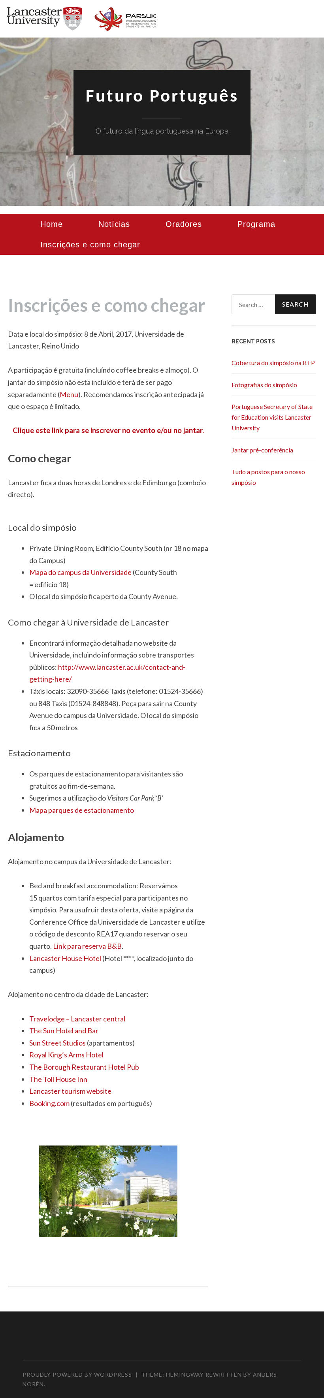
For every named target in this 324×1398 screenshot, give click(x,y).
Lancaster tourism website (70, 1091)
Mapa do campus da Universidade (80, 572)
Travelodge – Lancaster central (77, 1018)
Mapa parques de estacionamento (81, 810)
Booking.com (49, 1103)
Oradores (184, 224)
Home (51, 224)
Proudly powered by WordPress (77, 1374)
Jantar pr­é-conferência (262, 450)
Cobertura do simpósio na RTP (273, 362)
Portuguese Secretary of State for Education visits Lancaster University (272, 417)
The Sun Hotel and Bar (63, 1030)
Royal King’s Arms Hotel (66, 1054)
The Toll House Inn (58, 1079)
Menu (69, 394)
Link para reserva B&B (87, 946)
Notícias (114, 224)
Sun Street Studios (57, 1042)
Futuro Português (162, 97)
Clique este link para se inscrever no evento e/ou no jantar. (108, 430)
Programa (256, 224)
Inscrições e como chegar (90, 244)
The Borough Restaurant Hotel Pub (84, 1067)
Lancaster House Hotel (65, 958)
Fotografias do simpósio (264, 384)
